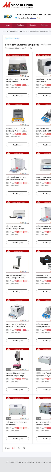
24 (13, 448)
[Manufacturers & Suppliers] (18, 5)
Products (20, 25)
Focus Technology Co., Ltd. (31, 462)
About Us (32, 25)
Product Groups (13, 38)
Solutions (44, 25)
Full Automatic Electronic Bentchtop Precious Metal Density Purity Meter (16, 131)
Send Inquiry (18, 96)
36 (19, 448)
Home (7, 25)
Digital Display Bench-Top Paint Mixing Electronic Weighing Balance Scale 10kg (17, 278)
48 (24, 448)
